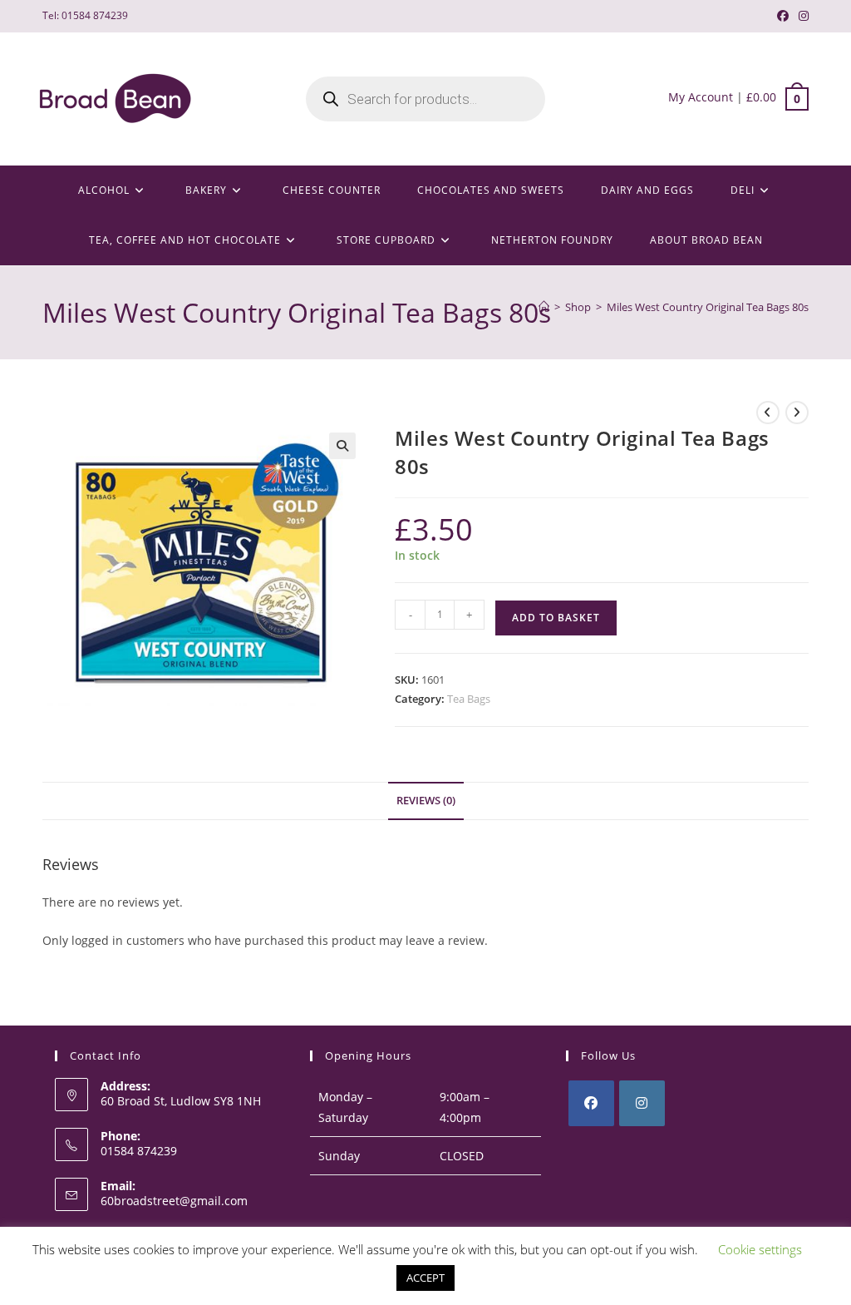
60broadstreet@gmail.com (174, 1201)
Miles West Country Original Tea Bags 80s (708, 306)
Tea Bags (468, 698)
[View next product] (797, 412)
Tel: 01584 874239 (85, 15)
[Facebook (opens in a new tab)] (783, 15)
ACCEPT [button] (425, 1277)
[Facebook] (591, 1103)
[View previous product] (768, 412)
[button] (342, 446)
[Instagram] (642, 1103)
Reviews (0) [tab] (425, 800)
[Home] (544, 306)
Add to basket (556, 617)
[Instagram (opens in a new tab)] (801, 15)
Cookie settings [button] (760, 1249)
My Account (700, 97)
